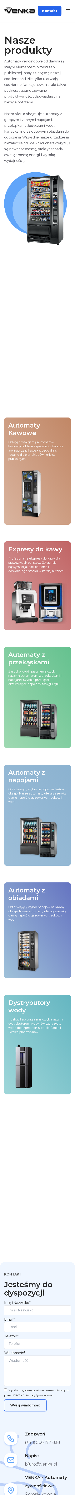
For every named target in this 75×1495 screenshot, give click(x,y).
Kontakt (49, 11)
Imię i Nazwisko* (17, 1303)
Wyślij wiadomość (25, 1405)
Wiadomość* (14, 1353)
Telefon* (11, 1336)
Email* (9, 1319)
